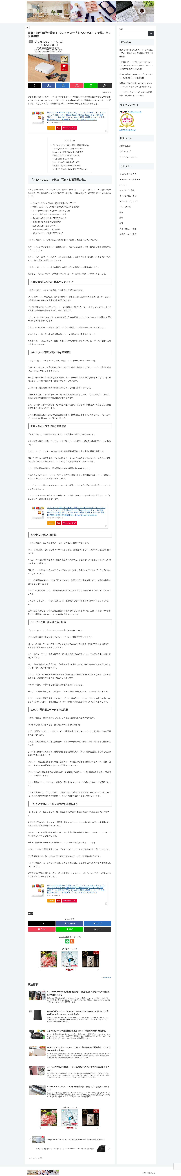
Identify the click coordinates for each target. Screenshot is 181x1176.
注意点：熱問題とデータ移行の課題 (67, 166)
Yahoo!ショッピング (69, 128)
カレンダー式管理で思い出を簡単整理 (68, 152)
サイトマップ (125, 151)
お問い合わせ (125, 146)
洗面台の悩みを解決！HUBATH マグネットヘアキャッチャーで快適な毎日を (135, 85)
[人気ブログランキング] (127, 121)
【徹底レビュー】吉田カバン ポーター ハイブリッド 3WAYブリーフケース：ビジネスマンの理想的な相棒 (136, 65)
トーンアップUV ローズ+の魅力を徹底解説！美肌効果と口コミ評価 (135, 94)
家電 (31, 913)
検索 (121, 29)
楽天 (58, 128)
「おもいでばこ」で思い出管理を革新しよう (71, 169)
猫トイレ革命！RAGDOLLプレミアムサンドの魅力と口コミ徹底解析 (136, 76)
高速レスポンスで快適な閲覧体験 (66, 155)
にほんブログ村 (134, 112)
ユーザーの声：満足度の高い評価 (66, 162)
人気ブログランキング (127, 130)
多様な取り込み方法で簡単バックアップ (69, 149)
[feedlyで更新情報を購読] (67, 941)
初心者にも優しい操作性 (63, 159)
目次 (67, 140)
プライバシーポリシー (128, 157)
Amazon (51, 128)
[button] (105, 85)
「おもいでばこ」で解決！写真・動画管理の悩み (70, 145)
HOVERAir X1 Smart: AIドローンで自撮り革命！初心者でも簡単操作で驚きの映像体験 (136, 53)
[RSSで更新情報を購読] (72, 941)
